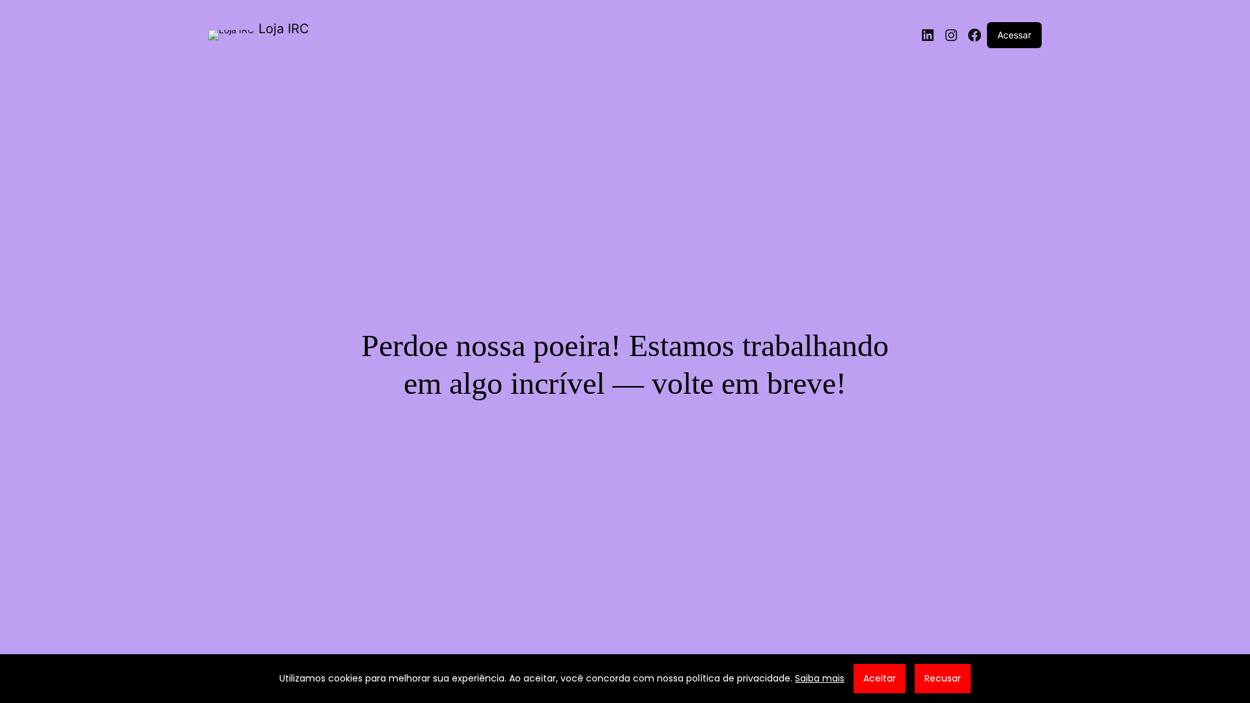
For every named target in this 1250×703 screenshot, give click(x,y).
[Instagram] (951, 35)
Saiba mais (819, 678)
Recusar (942, 678)
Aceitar (879, 678)
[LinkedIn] (928, 35)
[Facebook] (974, 35)
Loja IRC (283, 28)
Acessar (1014, 34)
